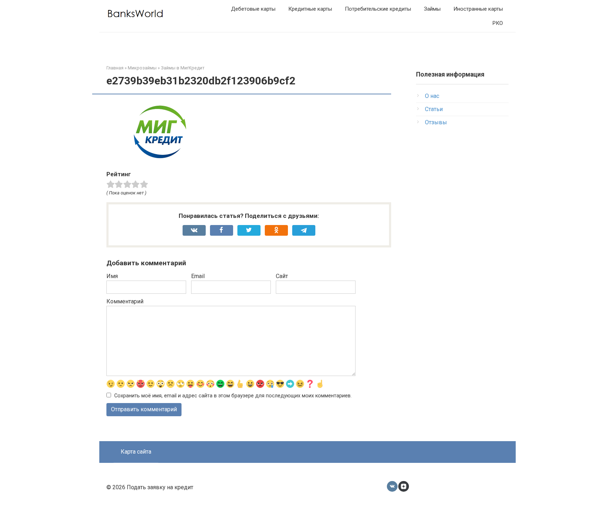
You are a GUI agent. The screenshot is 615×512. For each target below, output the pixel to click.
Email (198, 276)
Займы (432, 9)
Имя (112, 276)
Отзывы (436, 122)
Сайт (282, 276)
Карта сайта (136, 451)
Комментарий (124, 301)
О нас (432, 96)
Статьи (434, 109)
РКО (497, 23)
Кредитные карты (310, 9)
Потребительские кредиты (378, 9)
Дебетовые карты (253, 9)
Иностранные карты (478, 9)
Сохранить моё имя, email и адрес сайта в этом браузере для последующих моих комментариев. (233, 396)
